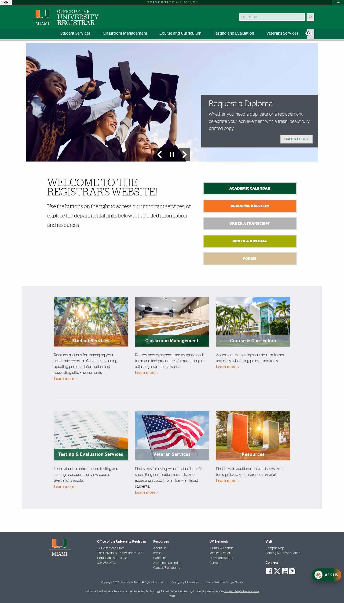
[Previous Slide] (159, 154)
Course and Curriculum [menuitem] (180, 33)
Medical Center (219, 553)
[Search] (310, 17)
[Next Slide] (184, 154)
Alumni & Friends (221, 548)
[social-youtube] (285, 571)
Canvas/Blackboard (166, 568)
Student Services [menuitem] (75, 33)
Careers (214, 563)
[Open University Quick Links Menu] (338, 2)
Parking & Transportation (283, 553)
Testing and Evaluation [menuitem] (234, 33)
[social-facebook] (269, 571)
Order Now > (296, 139)
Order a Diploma (249, 241)
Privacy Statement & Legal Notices (224, 582)
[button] (333, 589)
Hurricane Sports (221, 558)
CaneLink (160, 558)
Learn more (64, 379)
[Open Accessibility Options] (6, 2)
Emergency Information (185, 582)
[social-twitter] (277, 570)
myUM (157, 553)
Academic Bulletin (250, 206)
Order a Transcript (249, 223)
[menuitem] (310, 34)
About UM (160, 548)
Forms (249, 259)
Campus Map (275, 548)
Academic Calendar (249, 188)
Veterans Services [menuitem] (282, 33)
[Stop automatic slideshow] (172, 154)
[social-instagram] (292, 571)
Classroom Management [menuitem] (125, 33)
